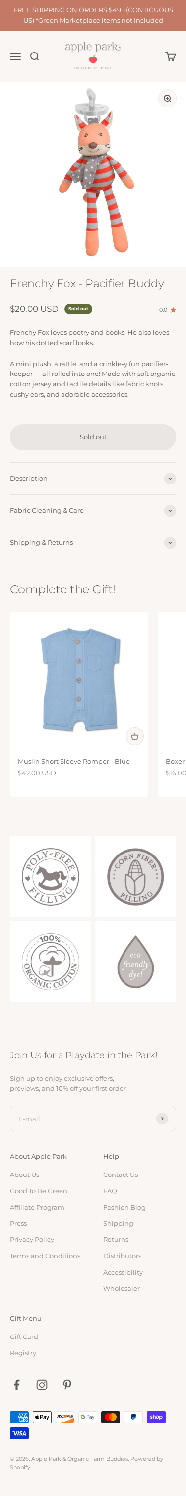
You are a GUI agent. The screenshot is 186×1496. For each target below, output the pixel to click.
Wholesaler (121, 1288)
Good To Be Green (38, 1191)
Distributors (122, 1256)
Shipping (118, 1223)
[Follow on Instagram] (42, 1384)
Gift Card (24, 1336)
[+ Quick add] (135, 736)
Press (18, 1223)
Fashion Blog (124, 1207)
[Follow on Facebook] (16, 1384)
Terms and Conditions (45, 1256)
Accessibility (123, 1272)
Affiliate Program (37, 1207)
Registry (23, 1353)
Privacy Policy (32, 1239)
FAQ (110, 1191)
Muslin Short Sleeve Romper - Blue (74, 761)
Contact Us (120, 1174)
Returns (115, 1239)
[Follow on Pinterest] (67, 1384)
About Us (24, 1174)
